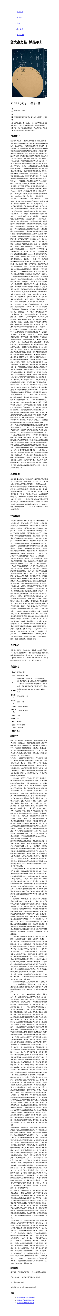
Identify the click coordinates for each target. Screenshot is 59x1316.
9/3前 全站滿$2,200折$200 (26, 1300)
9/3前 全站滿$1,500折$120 (26, 1297)
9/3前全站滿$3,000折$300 (25, 1303)
